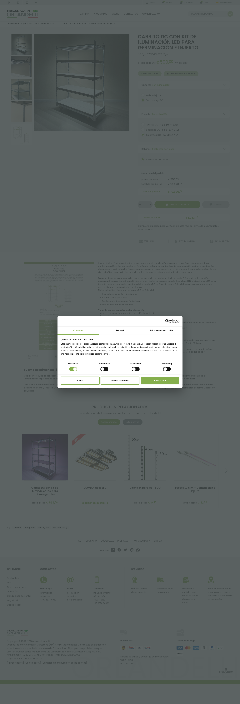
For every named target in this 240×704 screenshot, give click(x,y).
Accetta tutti (160, 380)
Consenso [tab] (78, 330)
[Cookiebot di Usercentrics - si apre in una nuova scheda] (167, 321)
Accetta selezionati (120, 380)
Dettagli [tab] (120, 330)
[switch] (104, 369)
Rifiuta (80, 380)
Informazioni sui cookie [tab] (161, 330)
